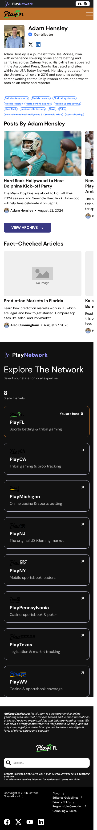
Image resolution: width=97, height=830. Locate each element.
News (52, 109)
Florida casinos (40, 98)
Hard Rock (11, 109)
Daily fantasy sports (16, 98)
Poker (62, 109)
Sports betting (74, 114)
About (57, 793)
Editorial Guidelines (65, 798)
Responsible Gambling (67, 806)
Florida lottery (13, 103)
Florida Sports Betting (67, 103)
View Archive (25, 227)
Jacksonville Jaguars (33, 109)
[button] (89, 14)
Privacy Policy (62, 802)
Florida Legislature (64, 98)
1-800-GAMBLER (53, 773)
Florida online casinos (38, 103)
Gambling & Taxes (65, 811)
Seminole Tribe (53, 114)
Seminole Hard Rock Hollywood (22, 114)
